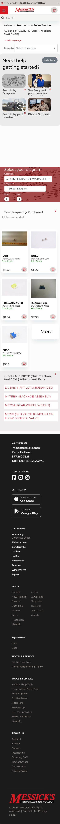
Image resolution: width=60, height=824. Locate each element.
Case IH (16, 601)
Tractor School (20, 761)
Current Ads (19, 766)
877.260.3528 (21, 456)
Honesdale (18, 560)
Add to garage (13, 40)
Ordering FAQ (20, 757)
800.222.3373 (35, 461)
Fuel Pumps (19, 707)
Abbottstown (19, 542)
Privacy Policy (19, 771)
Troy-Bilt (36, 605)
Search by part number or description (12, 116)
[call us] (39, 104)
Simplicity (36, 601)
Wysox (15, 574)
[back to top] (55, 211)
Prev (6, 194)
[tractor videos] (20, 477)
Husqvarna (18, 619)
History (16, 743)
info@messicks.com (26, 448)
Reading (16, 565)
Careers (16, 748)
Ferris (15, 615)
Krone (34, 592)
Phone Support (39, 114)
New (14, 643)
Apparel (16, 739)
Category (9, 174)
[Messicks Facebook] (14, 477)
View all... (17, 624)
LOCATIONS (18, 528)
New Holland (19, 596)
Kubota (8, 25)
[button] (54, 10)
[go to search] (25, 116)
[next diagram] (19, 199)
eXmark (16, 610)
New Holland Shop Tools (25, 689)
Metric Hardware (21, 716)
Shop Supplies (20, 693)
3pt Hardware (19, 698)
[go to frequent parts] (50, 92)
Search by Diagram (9, 92)
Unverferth (37, 610)
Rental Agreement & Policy (27, 666)
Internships (18, 752)
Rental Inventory (21, 662)
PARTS (15, 586)
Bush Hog (17, 605)
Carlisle (16, 551)
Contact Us (29, 811)
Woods (35, 615)
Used (15, 647)
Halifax (15, 556)
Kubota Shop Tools (22, 684)
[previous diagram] (6, 199)
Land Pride (37, 596)
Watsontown (19, 569)
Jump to (9, 48)
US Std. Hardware (22, 711)
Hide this (49, 60)
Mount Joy (18, 534)
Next (19, 194)
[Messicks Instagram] (27, 477)
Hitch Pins (17, 702)
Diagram (9, 183)
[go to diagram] (14, 81)
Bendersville (19, 547)
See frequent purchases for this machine (37, 92)
